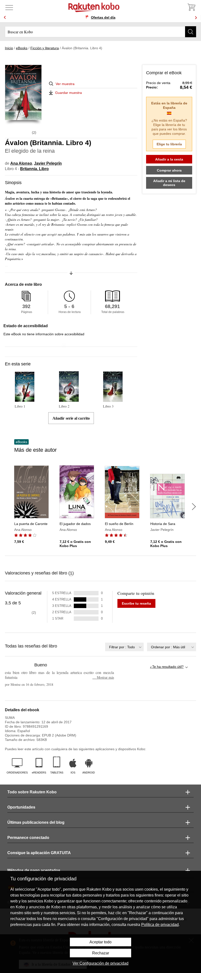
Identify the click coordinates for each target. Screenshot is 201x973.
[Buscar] (190, 31)
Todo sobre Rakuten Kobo (32, 792)
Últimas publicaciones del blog (35, 822)
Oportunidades (21, 807)
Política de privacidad (160, 925)
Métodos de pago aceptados (33, 870)
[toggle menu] (9, 7)
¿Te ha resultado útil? (167, 667)
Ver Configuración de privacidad (100, 963)
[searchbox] (100, 31)
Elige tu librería (169, 144)
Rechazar (100, 953)
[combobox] (124, 647)
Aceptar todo (100, 942)
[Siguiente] (194, 506)
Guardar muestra (68, 93)
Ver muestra (65, 84)
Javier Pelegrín (48, 163)
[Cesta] (191, 7)
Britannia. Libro (34, 169)
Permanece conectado (28, 838)
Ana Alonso (21, 163)
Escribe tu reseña (136, 603)
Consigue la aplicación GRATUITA (39, 853)
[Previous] (5, 17)
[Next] (196, 17)
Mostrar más (103, 677)
